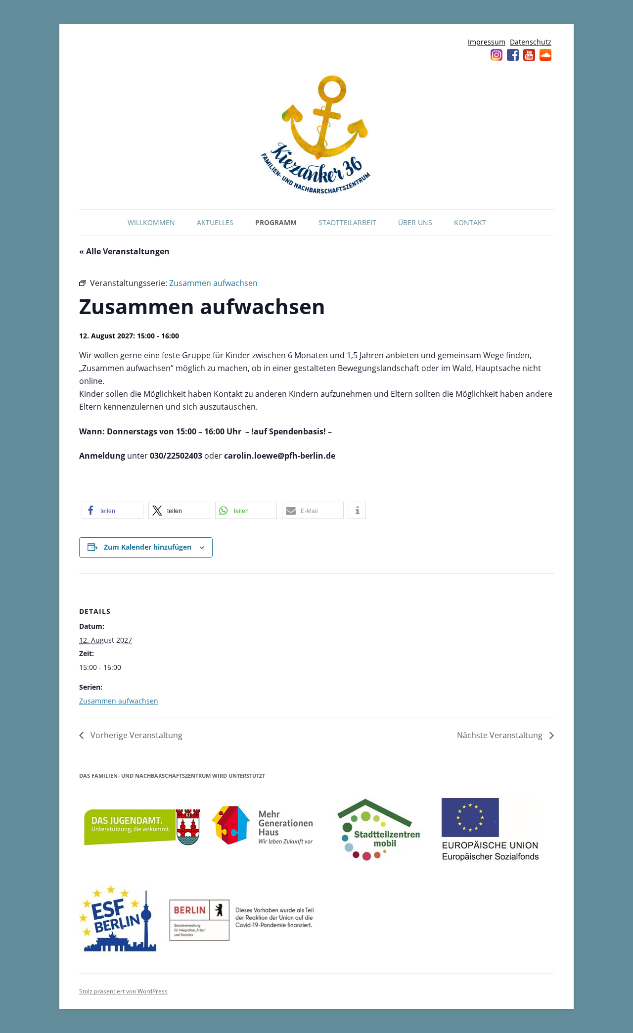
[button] (112, 510)
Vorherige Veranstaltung (135, 735)
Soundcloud (545, 55)
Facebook (513, 55)
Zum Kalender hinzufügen (147, 547)
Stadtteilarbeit (347, 222)
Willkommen (151, 222)
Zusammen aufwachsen (118, 700)
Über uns (415, 222)
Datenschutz (530, 42)
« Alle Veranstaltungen (124, 251)
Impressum (486, 42)
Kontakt (470, 222)
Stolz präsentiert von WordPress (123, 991)
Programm (276, 222)
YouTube (529, 55)
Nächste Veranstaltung (500, 735)
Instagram (496, 55)
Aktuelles (215, 222)
